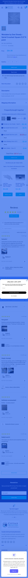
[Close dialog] (26, 280)
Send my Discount (14, 292)
